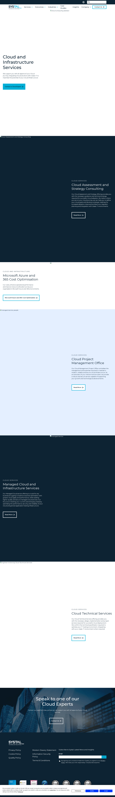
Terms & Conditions (41, 760)
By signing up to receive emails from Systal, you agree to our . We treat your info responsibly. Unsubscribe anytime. (83, 761)
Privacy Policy (15, 750)
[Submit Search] (88, 2)
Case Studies (63, 7)
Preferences (78, 791)
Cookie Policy (15, 754)
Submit (104, 757)
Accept (106, 791)
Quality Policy (15, 758)
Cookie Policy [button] (53, 790)
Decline (92, 791)
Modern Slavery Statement (44, 750)
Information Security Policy (41, 755)
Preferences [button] (20, 791)
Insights (76, 7)
